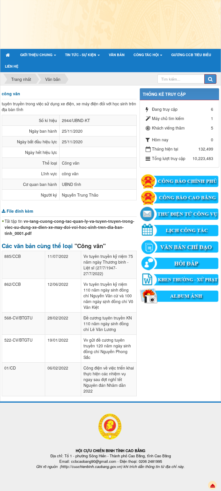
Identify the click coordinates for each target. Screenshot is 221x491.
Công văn (70, 163)
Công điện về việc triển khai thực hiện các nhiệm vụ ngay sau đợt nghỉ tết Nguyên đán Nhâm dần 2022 (108, 379)
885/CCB (12, 256)
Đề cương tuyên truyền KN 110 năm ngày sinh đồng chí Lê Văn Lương (107, 323)
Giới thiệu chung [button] (36, 54)
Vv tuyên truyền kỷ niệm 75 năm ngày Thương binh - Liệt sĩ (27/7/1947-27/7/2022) (108, 264)
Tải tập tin (69, 227)
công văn (70, 173)
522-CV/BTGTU (18, 340)
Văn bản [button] (117, 54)
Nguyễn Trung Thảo (80, 195)
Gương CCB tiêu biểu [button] (191, 54)
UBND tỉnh (71, 184)
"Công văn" (90, 245)
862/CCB (12, 284)
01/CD (10, 368)
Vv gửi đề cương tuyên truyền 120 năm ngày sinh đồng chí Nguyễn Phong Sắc (107, 348)
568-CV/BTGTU (18, 318)
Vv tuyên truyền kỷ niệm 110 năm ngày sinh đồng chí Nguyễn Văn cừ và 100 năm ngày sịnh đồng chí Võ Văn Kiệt (108, 295)
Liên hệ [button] (11, 66)
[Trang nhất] (8, 54)
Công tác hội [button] (146, 54)
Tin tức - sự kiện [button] (81, 54)
